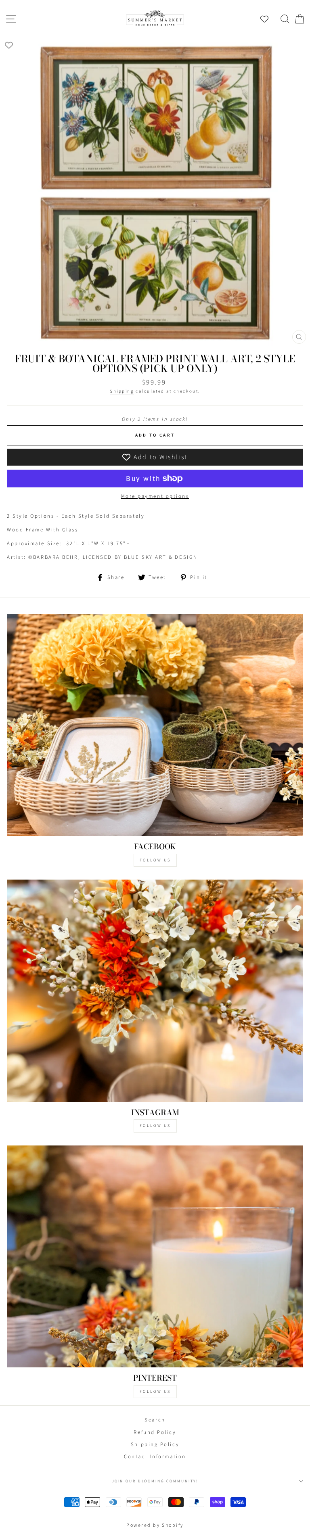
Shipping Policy (155, 1444)
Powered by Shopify (155, 1525)
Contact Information (155, 1456)
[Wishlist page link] (268, 19)
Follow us (155, 1126)
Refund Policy (155, 1432)
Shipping (122, 391)
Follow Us (155, 860)
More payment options (155, 496)
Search (155, 1419)
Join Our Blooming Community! (155, 1481)
